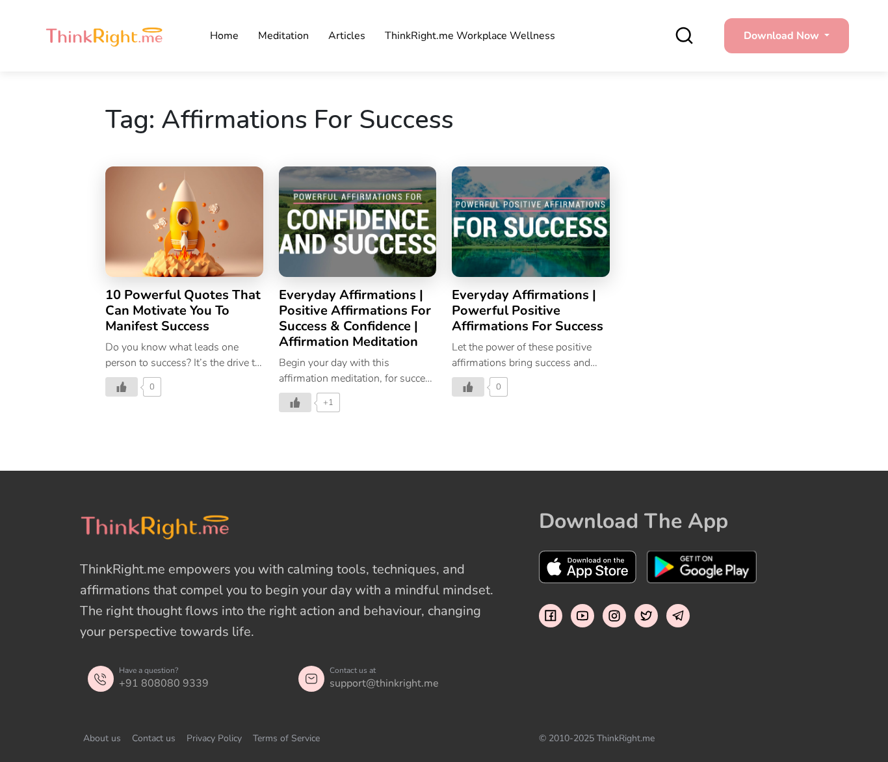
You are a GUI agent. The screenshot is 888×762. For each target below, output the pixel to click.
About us (102, 738)
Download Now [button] (783, 36)
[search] (684, 35)
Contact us (154, 738)
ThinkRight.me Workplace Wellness (470, 36)
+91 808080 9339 (164, 683)
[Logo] (104, 35)
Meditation (283, 36)
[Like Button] (121, 387)
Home (224, 36)
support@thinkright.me (384, 683)
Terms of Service (286, 738)
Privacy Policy (214, 738)
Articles (346, 36)
